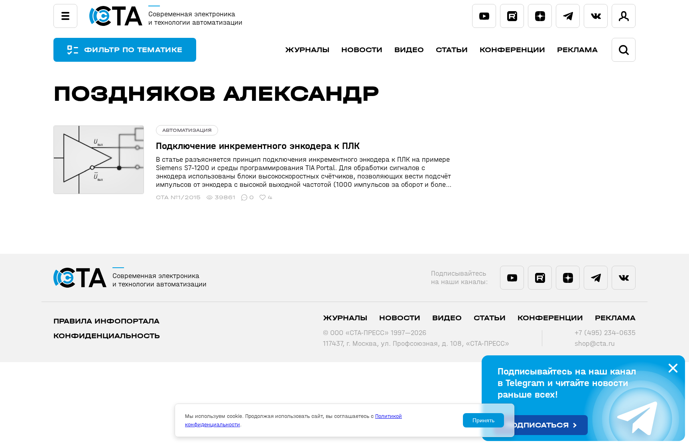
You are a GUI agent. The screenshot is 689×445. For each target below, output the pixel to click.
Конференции (512, 50)
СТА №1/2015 (178, 197)
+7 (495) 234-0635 (605, 333)
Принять (483, 420)
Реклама (577, 50)
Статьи (452, 50)
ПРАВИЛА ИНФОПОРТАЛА (106, 321)
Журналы (307, 50)
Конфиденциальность (106, 336)
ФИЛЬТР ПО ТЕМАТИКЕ (133, 50)
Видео (409, 50)
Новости (361, 50)
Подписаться (537, 425)
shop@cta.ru (595, 343)
